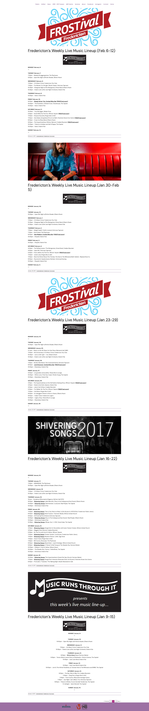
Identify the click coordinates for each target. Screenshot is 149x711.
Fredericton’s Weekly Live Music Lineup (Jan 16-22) (72, 458)
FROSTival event (62, 101)
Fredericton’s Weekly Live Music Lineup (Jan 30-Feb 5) (73, 187)
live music (52, 136)
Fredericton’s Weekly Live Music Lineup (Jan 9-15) (71, 616)
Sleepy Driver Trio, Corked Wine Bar (45, 101)
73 (116, 701)
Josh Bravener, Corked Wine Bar (44, 365)
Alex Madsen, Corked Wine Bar (43, 234)
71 (110, 701)
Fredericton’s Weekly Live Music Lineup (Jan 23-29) (73, 319)
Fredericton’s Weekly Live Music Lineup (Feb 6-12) (71, 50)
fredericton (46, 136)
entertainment (40, 136)
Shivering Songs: (39, 501)
